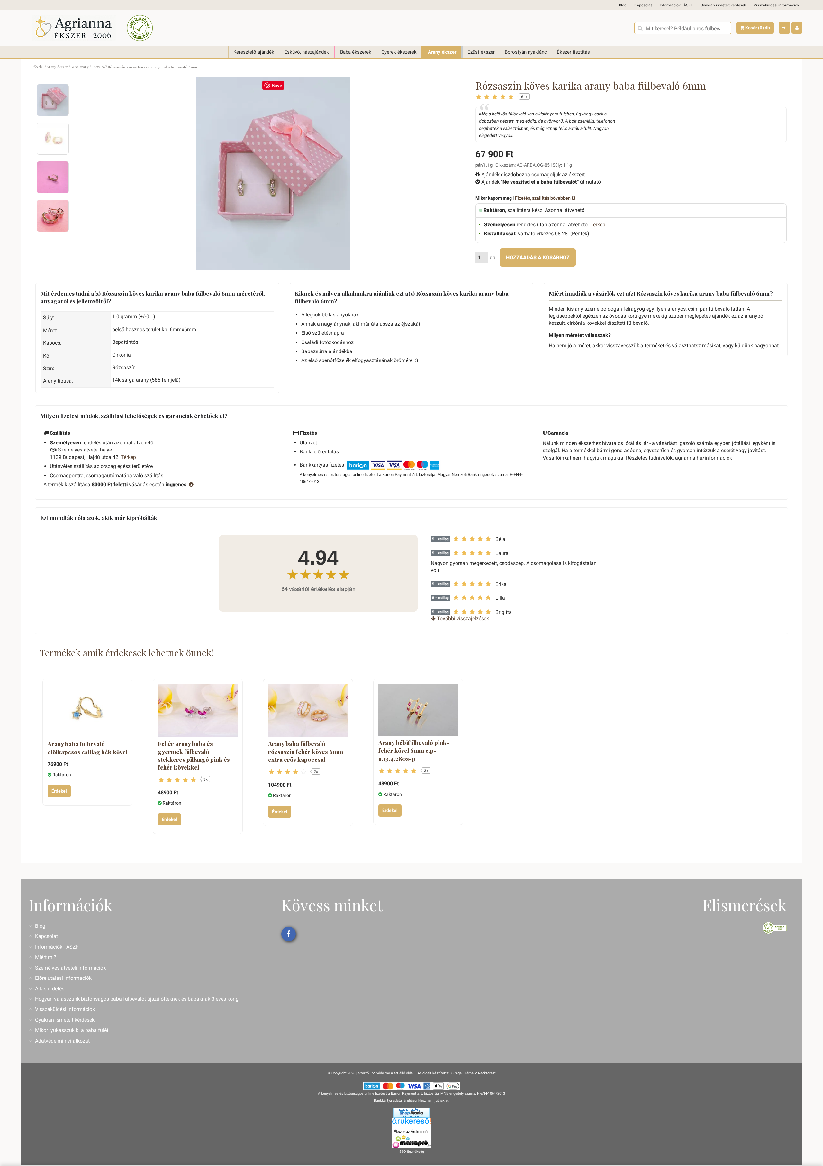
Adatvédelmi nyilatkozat (62, 1041)
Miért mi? (45, 957)
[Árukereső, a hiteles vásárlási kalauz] (140, 28)
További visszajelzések (462, 618)
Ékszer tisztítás (573, 52)
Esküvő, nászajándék (306, 52)
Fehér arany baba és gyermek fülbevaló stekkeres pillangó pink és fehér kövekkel (194, 755)
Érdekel (59, 791)
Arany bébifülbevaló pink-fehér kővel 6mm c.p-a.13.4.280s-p (413, 750)
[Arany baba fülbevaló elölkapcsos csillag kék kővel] (87, 710)
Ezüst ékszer (481, 52)
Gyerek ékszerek (399, 52)
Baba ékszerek (355, 52)
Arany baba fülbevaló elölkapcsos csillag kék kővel (87, 748)
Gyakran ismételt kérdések (723, 5)
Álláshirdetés (49, 989)
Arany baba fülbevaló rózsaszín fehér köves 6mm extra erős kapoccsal (305, 751)
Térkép (597, 225)
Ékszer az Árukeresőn (411, 1132)
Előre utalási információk (63, 978)
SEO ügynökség (411, 1152)
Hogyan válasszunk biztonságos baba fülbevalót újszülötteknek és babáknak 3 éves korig (137, 999)
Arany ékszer (442, 52)
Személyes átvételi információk (70, 968)
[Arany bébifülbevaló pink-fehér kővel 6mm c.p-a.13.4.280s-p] (418, 710)
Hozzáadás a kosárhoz (538, 257)
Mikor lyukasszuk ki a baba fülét (71, 1030)
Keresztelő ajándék (253, 52)
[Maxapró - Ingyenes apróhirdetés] (411, 1141)
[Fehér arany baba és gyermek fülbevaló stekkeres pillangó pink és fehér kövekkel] (198, 710)
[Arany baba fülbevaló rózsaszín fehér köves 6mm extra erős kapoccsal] (308, 710)
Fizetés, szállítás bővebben (543, 198)
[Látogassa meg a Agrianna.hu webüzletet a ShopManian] (411, 1112)
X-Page (456, 1073)
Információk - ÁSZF (676, 5)
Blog (623, 5)
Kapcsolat (643, 5)
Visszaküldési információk (776, 5)
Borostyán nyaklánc (526, 52)
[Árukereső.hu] (411, 1123)
